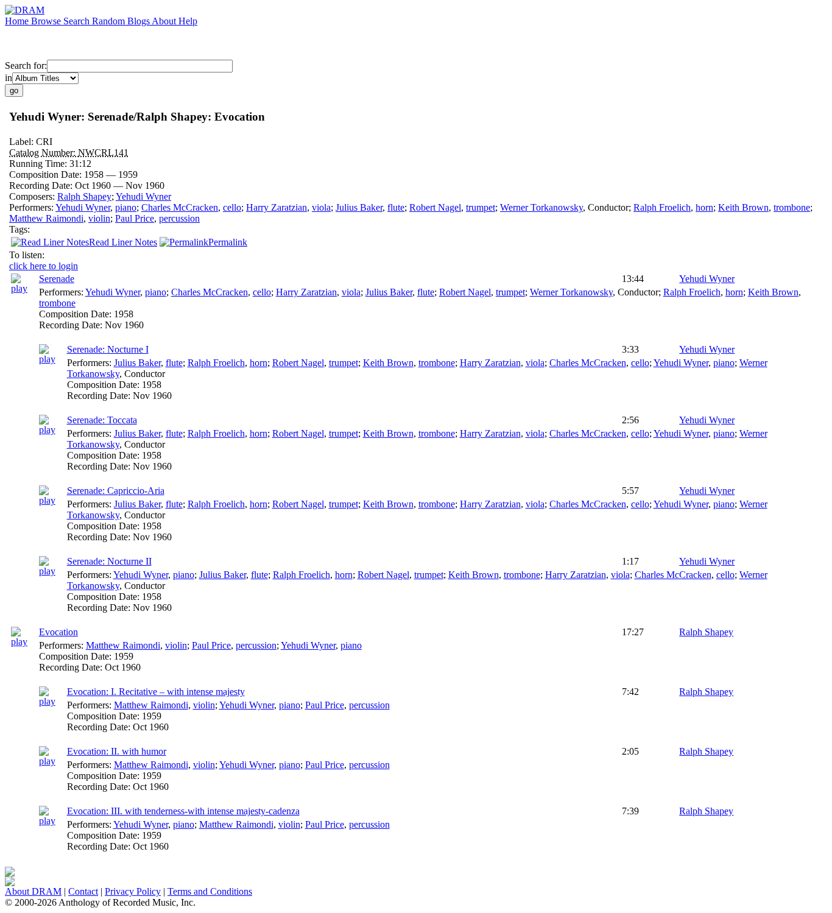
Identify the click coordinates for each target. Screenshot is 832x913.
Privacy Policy (133, 891)
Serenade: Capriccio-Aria (115, 490)
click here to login (43, 266)
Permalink (227, 242)
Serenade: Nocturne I (108, 349)
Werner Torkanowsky (541, 207)
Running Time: (39, 163)
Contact (83, 891)
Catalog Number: (43, 152)
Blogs (139, 21)
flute (395, 207)
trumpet (480, 207)
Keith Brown (743, 207)
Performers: (32, 207)
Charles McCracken (179, 207)
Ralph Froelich (662, 207)
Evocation (58, 632)
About (165, 21)
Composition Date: (46, 174)
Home (18, 21)
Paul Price (134, 218)
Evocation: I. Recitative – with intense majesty (156, 691)
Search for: (26, 65)
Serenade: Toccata (102, 420)
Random (109, 21)
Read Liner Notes (123, 242)
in (8, 77)
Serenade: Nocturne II (109, 561)
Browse (47, 21)
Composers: (33, 196)
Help (187, 21)
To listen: (26, 255)
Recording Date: (42, 185)
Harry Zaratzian (276, 207)
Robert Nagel (435, 207)
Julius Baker (359, 207)
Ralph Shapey (84, 196)
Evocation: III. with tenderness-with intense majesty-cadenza (183, 811)
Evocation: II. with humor (116, 751)
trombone (792, 207)
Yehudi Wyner (143, 196)
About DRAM (33, 891)
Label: (22, 141)
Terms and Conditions (209, 891)
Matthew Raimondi (46, 218)
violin (99, 218)
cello (232, 207)
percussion (179, 218)
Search (77, 21)
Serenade (56, 278)
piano (125, 207)
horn (704, 207)
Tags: (19, 229)
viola (321, 207)
